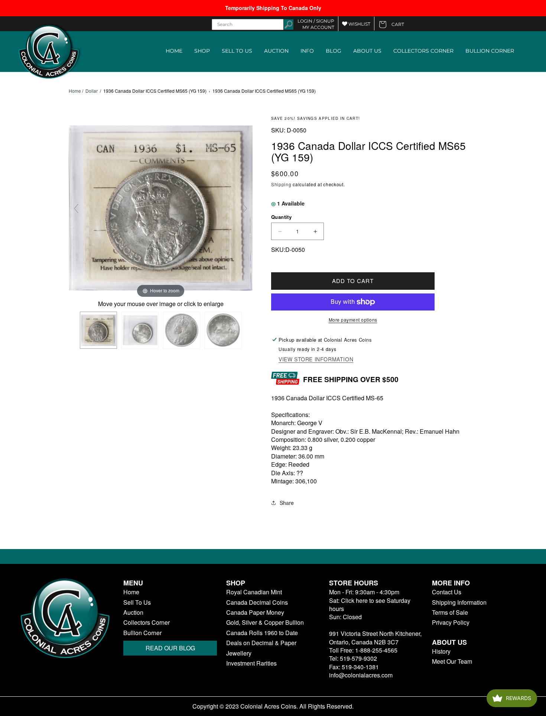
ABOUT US (367, 50)
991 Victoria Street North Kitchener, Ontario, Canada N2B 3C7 (375, 637)
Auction (133, 612)
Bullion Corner (142, 633)
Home (75, 91)
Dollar (91, 91)
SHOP (202, 50)
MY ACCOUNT (318, 27)
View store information (316, 359)
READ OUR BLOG (170, 648)
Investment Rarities (251, 663)
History (441, 651)
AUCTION (276, 50)
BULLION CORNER (489, 50)
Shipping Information (459, 602)
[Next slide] (245, 208)
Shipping (281, 184)
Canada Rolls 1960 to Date (262, 633)
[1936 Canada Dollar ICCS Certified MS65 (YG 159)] (98, 330)
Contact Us (446, 592)
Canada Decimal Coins (257, 602)
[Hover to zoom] (161, 207)
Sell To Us (137, 602)
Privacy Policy (450, 622)
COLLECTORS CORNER (423, 50)
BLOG (333, 50)
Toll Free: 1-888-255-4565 (363, 650)
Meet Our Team (452, 661)
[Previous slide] (76, 208)
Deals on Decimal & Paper (261, 643)
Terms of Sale (450, 612)
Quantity (281, 216)
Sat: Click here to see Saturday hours (369, 604)
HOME (174, 50)
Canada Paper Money (255, 612)
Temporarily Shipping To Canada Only (273, 8)
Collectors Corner (146, 622)
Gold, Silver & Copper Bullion (265, 622)
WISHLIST (358, 24)
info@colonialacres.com (361, 675)
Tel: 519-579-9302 (353, 658)
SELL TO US (237, 50)
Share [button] (287, 502)
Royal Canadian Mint (254, 592)
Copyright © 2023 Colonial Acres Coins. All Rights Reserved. (273, 706)
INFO (307, 50)
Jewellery (238, 653)
